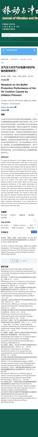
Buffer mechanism (18, 228)
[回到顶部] (35, 221)
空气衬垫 (4, 215)
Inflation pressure (19, 225)
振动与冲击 (4, 59)
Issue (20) (23, 59)
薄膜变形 (22, 215)
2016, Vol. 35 (14, 59)
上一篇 (15, 261)
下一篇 (22, 261)
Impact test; (30, 228)
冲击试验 (4, 217)
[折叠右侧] (35, 225)
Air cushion (5, 225)
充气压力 (13, 215)
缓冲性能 (31, 215)
